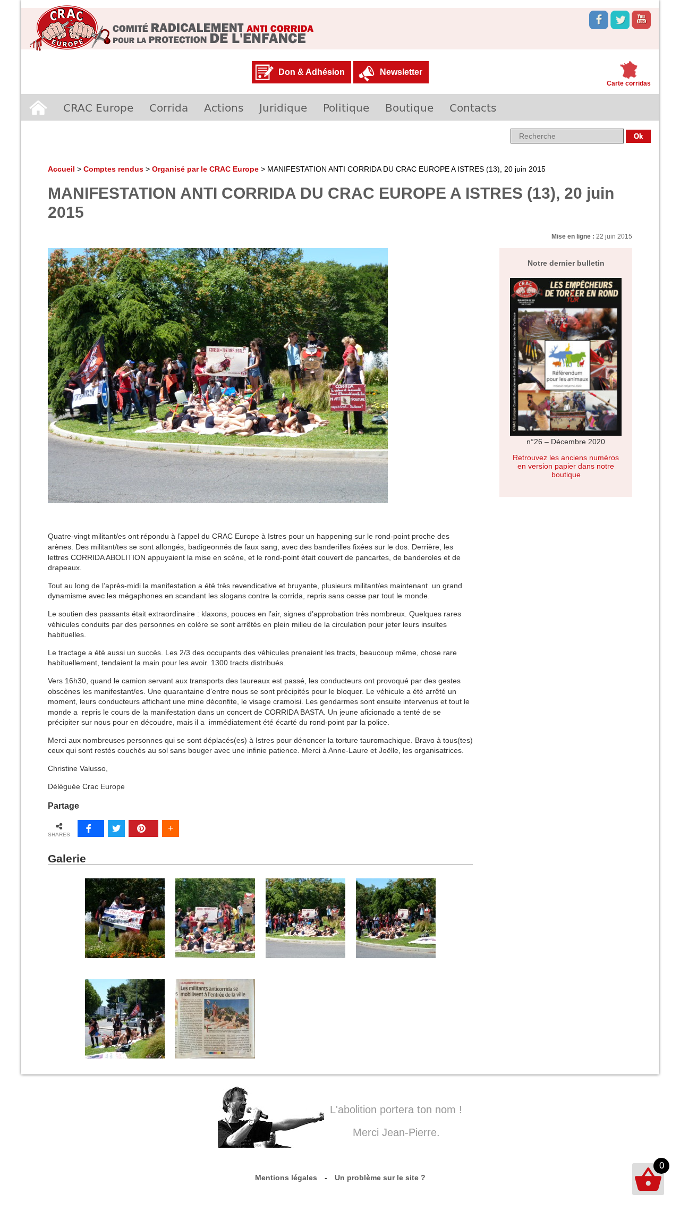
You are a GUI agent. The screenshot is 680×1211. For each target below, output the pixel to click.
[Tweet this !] (116, 828)
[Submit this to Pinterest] (143, 828)
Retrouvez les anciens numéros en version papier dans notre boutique (566, 466)
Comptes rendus (113, 169)
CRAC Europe (98, 107)
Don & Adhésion (311, 72)
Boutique (409, 107)
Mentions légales (286, 1177)
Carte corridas (629, 83)
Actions (223, 107)
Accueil (38, 107)
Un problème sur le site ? (380, 1177)
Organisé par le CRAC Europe (205, 169)
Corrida (168, 107)
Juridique (283, 107)
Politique (346, 107)
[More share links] (170, 828)
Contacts (472, 107)
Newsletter (401, 72)
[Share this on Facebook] (91, 828)
